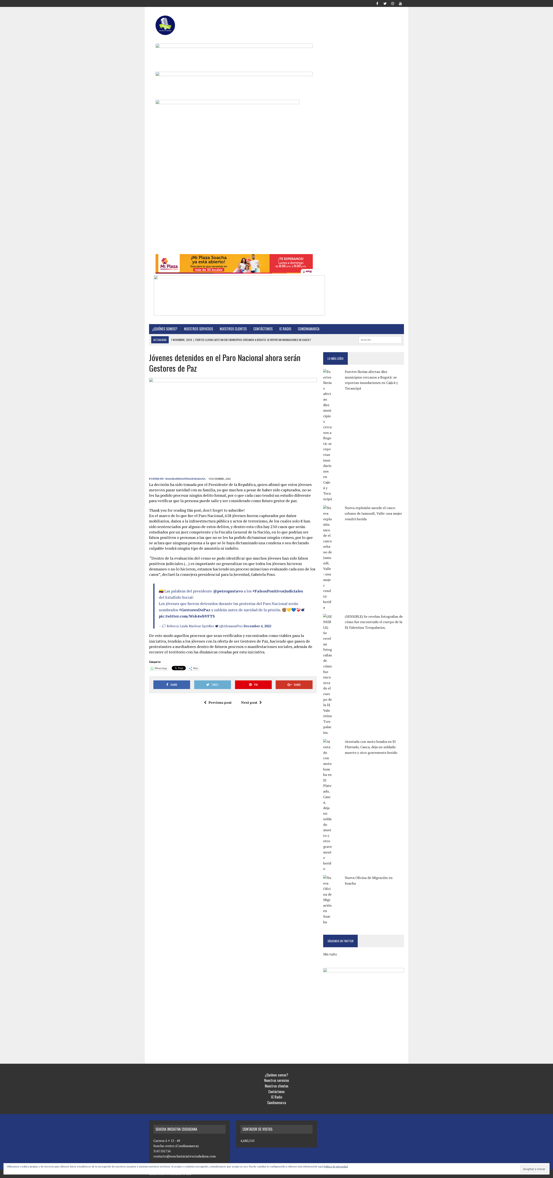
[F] (377, 3)
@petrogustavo (228, 591)
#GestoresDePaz (194, 609)
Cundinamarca (308, 328)
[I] (392, 3)
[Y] (400, 3)
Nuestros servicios (198, 328)
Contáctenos (263, 328)
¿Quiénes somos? (164, 328)
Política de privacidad (336, 1166)
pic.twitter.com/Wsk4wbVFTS (187, 616)
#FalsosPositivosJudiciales (278, 591)
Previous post (220, 702)
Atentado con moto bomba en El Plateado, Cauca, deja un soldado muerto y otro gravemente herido (371, 747)
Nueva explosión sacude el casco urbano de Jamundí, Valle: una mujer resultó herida (373, 513)
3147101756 (162, 1151)
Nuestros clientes (233, 328)
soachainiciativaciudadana (185, 478)
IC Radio (285, 328)
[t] (384, 3)
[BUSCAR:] (380, 339)
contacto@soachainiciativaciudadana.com (184, 1156)
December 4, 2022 (257, 626)
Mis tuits (330, 954)
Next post (249, 702)
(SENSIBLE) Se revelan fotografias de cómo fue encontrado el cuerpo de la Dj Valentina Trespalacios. (374, 622)
